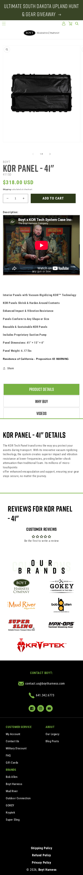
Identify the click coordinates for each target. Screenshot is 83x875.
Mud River (12, 791)
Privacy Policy (41, 862)
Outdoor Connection (18, 798)
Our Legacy (52, 734)
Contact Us (12, 741)
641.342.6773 (45, 695)
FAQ (8, 755)
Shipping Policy (41, 848)
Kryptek (10, 812)
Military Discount (16, 748)
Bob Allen (11, 777)
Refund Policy (41, 855)
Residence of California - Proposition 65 (36, 359)
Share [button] (10, 368)
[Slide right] (50, 154)
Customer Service (19, 727)
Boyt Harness (14, 784)
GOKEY (10, 805)
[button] (4, 23)
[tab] (41, 389)
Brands (11, 770)
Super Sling (13, 819)
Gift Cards (12, 762)
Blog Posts (52, 741)
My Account (13, 734)
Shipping (7, 189)
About (50, 727)
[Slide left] (33, 154)
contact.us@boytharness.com (45, 683)
